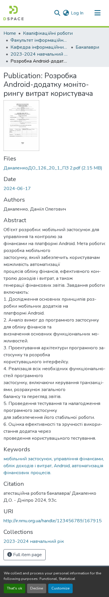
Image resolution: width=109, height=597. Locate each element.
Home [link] (9, 33)
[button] (13, 13)
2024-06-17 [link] (17, 188)
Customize (60, 588)
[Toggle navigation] (97, 13)
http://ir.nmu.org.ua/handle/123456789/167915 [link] (52, 521)
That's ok (14, 588)
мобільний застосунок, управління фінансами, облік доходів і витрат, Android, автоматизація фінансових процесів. (53, 466)
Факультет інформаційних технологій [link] (39, 40)
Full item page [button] (27, 555)
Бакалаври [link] (87, 47)
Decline (36, 588)
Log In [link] (77, 13)
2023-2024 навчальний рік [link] (39, 54)
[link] (54, 168)
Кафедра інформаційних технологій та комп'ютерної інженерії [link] (39, 47)
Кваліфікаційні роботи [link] (48, 33)
